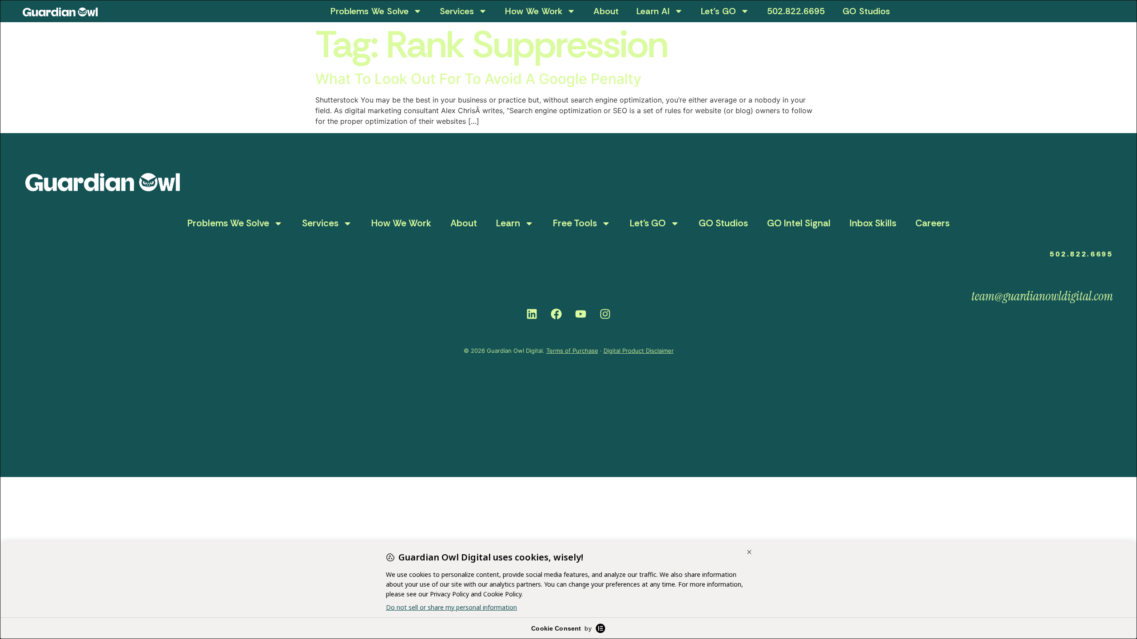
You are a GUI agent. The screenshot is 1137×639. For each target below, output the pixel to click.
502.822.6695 (796, 11)
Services (457, 11)
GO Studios (866, 11)
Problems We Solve (369, 11)
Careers (932, 223)
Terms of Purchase (572, 350)
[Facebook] (556, 314)
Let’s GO (718, 11)
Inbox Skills (873, 223)
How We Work (533, 11)
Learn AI (653, 11)
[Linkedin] (532, 314)
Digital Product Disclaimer (639, 350)
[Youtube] (581, 314)
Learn (508, 223)
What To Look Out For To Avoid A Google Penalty (478, 78)
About (606, 11)
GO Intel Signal (799, 223)
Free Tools (575, 223)
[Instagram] (605, 314)
